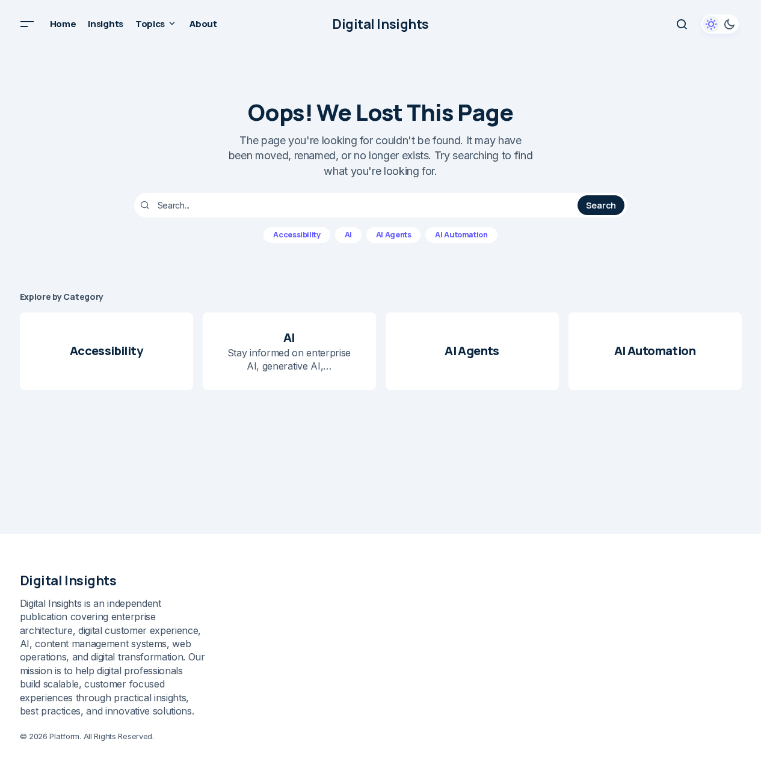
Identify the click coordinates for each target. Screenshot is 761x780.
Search (601, 205)
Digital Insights (380, 24)
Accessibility (296, 235)
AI (348, 235)
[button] (27, 24)
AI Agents (393, 235)
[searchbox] (357, 205)
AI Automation (461, 235)
